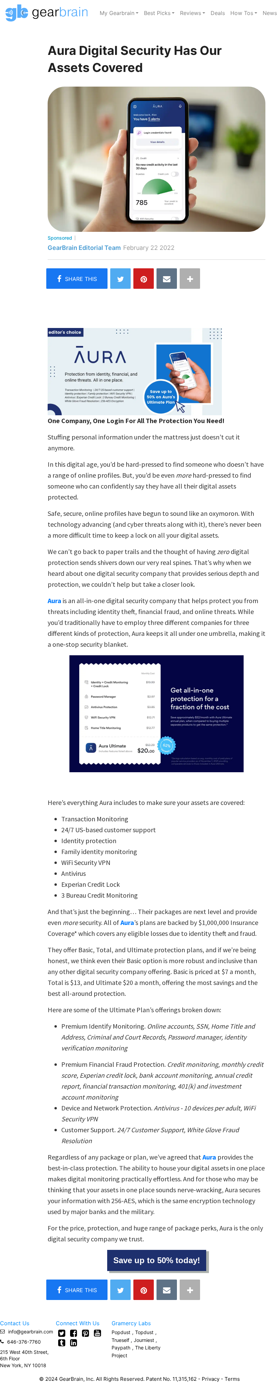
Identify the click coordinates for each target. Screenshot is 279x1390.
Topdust (144, 1332)
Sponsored (60, 238)
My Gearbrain (117, 13)
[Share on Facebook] (77, 278)
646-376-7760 (24, 1342)
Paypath (121, 1347)
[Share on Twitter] (120, 278)
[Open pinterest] (85, 1333)
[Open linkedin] (73, 1343)
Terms (232, 1379)
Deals (218, 13)
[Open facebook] (73, 1333)
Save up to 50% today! (156, 1260)
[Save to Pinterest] (143, 278)
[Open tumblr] (61, 1343)
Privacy (210, 1379)
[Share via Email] (167, 278)
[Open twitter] (61, 1333)
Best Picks (157, 13)
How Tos (241, 13)
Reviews (190, 13)
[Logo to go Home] (48, 13)
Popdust (121, 1332)
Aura (127, 922)
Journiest (144, 1340)
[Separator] (190, 278)
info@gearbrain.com (30, 1331)
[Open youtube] (97, 1333)
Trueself (121, 1340)
